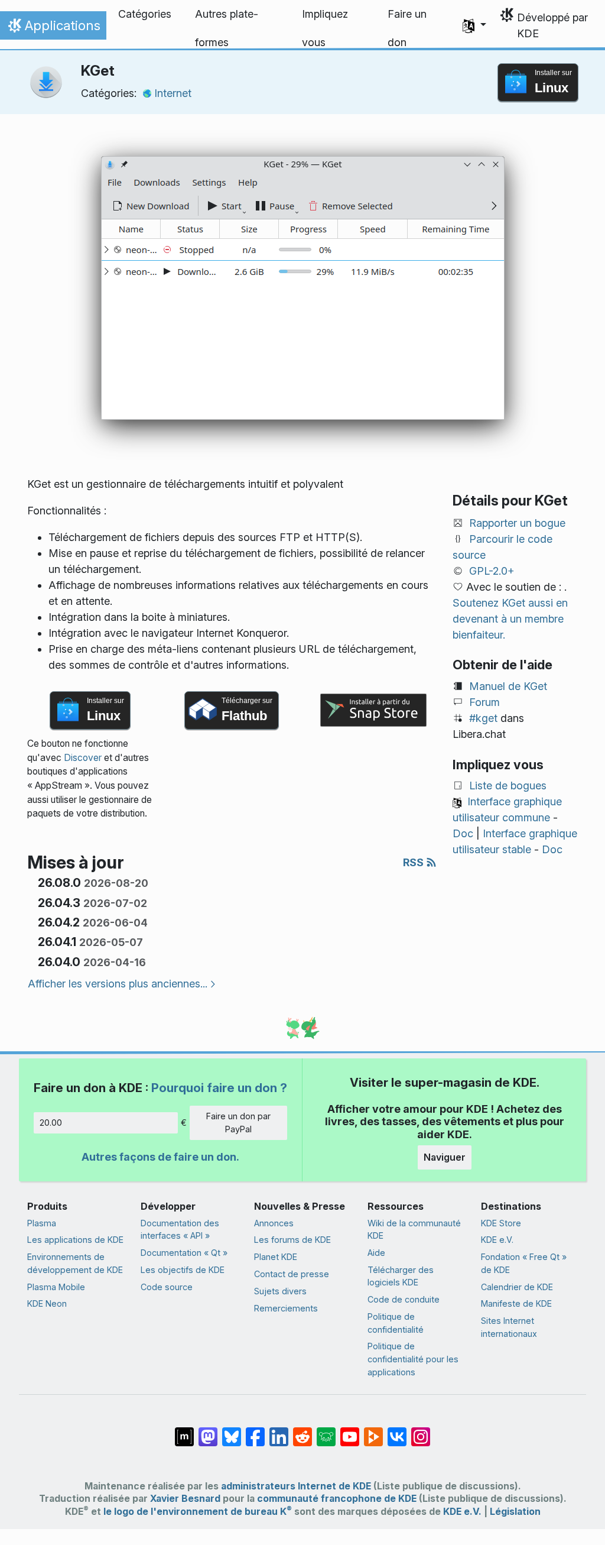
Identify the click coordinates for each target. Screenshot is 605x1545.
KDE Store (501, 1223)
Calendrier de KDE (517, 1287)
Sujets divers (280, 1291)
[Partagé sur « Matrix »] (184, 1430)
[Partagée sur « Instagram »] (420, 1430)
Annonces (274, 1223)
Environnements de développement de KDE (75, 1263)
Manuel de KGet (508, 686)
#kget (483, 718)
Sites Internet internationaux (509, 1327)
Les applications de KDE (75, 1240)
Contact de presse (291, 1274)
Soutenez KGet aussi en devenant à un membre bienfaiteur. (510, 619)
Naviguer (445, 1157)
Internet (172, 93)
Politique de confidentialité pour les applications (412, 1358)
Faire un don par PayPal (238, 1122)
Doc (463, 833)
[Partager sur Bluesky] (231, 1430)
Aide (376, 1253)
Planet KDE (275, 1257)
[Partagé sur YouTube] (349, 1430)
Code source (167, 1287)
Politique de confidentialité (395, 1323)
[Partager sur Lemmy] (326, 1430)
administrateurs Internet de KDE (296, 1486)
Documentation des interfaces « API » (180, 1229)
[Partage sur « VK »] (397, 1430)
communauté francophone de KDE (337, 1498)
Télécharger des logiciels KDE (400, 1276)
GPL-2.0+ (492, 571)
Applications (52, 28)
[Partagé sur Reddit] (302, 1430)
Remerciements (286, 1308)
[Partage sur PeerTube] (373, 1430)
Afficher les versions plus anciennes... (117, 983)
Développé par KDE (552, 25)
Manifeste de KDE (516, 1303)
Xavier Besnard (185, 1498)
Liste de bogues (508, 785)
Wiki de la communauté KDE (414, 1229)
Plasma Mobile (56, 1287)
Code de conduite (403, 1299)
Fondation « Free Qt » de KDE (524, 1263)
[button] (474, 25)
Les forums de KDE (292, 1240)
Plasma (41, 1223)
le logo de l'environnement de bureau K (197, 1511)
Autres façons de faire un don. (160, 1157)
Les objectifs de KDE (183, 1270)
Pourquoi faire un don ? (219, 1087)
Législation (515, 1511)
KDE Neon (47, 1303)
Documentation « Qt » (184, 1253)
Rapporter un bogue (517, 523)
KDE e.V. (497, 1240)
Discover (83, 757)
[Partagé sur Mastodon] (208, 1430)
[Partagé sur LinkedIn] (278, 1430)
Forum (484, 702)
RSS (414, 862)
